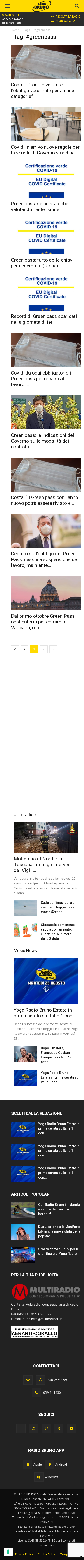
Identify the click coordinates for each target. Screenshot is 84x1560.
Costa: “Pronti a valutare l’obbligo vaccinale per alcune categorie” (42, 90)
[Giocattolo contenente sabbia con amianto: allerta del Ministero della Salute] (25, 930)
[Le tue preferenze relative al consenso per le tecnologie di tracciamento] (8, 1552)
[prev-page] (15, 649)
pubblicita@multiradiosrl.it (42, 1319)
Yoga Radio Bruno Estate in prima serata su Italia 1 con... (45, 1013)
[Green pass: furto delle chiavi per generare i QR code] (46, 237)
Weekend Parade (12, 19)
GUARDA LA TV (65, 21)
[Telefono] (36, 1392)
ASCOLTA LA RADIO (68, 16)
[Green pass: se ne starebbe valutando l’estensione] (46, 181)
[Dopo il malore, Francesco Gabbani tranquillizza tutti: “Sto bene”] (25, 1054)
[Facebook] (21, 1428)
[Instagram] (33, 1428)
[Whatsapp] (40, 1380)
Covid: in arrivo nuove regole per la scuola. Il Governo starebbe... (45, 150)
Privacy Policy (24, 1554)
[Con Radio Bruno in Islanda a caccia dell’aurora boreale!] (23, 1210)
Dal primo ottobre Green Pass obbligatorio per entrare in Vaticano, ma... (43, 621)
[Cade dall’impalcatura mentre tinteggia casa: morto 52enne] (25, 908)
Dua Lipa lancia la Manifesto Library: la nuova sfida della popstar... (59, 1231)
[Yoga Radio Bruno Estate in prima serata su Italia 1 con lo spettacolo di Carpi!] (46, 981)
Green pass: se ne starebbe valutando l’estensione (39, 206)
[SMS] (28, 1380)
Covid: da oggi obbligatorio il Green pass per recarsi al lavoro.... (42, 378)
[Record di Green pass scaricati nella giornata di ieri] (46, 294)
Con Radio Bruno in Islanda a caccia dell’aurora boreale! (59, 1209)
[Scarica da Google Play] (49, 1464)
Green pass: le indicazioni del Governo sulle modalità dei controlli (42, 441)
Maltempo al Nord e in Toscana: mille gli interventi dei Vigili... (44, 864)
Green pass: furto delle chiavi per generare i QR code (42, 263)
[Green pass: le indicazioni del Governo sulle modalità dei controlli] (46, 412)
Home (15, 30)
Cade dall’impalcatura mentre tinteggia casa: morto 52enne (58, 907)
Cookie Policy (47, 1554)
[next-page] (53, 649)
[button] (77, 6)
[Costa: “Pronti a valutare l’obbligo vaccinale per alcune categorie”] (46, 62)
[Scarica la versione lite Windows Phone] (39, 1477)
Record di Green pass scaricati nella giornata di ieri (44, 319)
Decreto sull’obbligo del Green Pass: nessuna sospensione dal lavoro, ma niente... (45, 559)
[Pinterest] (46, 1428)
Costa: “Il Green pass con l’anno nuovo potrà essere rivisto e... (44, 500)
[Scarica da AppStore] (27, 1464)
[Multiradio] (46, 1299)
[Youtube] (71, 1428)
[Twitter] (58, 1428)
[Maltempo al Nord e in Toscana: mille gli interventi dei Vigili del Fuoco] (46, 837)
